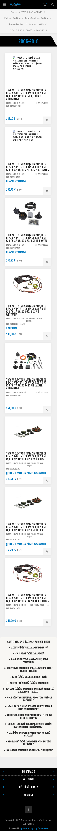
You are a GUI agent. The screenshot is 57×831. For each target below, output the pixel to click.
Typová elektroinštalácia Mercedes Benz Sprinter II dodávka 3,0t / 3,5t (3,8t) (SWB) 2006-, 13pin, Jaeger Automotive (26, 384)
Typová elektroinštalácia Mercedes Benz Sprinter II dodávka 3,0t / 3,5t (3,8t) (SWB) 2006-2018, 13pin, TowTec (27, 167)
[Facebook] (28, 809)
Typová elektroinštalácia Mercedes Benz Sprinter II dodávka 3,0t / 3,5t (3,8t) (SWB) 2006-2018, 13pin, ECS (26, 456)
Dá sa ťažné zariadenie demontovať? (29, 677)
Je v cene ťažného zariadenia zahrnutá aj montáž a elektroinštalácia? (30, 690)
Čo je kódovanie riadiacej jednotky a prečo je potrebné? (29, 699)
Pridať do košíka (47, 120)
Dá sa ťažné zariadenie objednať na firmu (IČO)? (30, 750)
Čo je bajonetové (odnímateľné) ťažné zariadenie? (29, 661)
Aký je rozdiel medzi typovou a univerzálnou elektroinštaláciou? (30, 708)
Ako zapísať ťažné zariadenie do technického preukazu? (29, 743)
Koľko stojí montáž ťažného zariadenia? (29, 682)
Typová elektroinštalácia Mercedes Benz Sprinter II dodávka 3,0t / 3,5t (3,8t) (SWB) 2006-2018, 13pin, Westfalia (26, 310)
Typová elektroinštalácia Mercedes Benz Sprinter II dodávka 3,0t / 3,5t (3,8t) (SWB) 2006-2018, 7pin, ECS (26, 527)
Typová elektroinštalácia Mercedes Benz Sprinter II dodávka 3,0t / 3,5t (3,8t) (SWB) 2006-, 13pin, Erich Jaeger (27, 598)
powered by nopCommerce (34, 828)
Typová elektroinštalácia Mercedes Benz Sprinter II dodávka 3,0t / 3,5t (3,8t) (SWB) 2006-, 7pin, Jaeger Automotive (26, 94)
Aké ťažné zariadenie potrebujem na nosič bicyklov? (29, 734)
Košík (46, 3)
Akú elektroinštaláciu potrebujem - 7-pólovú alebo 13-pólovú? (29, 716)
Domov (14, 12)
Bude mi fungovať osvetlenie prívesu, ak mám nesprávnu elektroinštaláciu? (30, 725)
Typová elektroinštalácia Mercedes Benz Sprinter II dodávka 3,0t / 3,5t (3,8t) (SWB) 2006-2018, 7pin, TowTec (26, 238)
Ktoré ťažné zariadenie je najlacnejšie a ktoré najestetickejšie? (29, 670)
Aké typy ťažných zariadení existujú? (29, 647)
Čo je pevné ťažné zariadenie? (30, 653)
